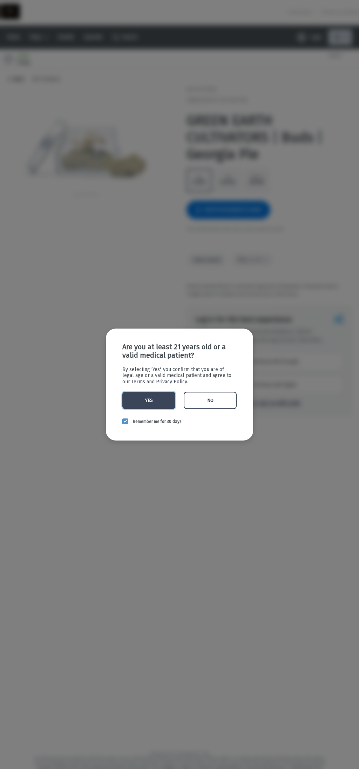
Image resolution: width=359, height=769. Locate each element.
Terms (138, 382)
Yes (149, 400)
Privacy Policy (171, 382)
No (210, 400)
